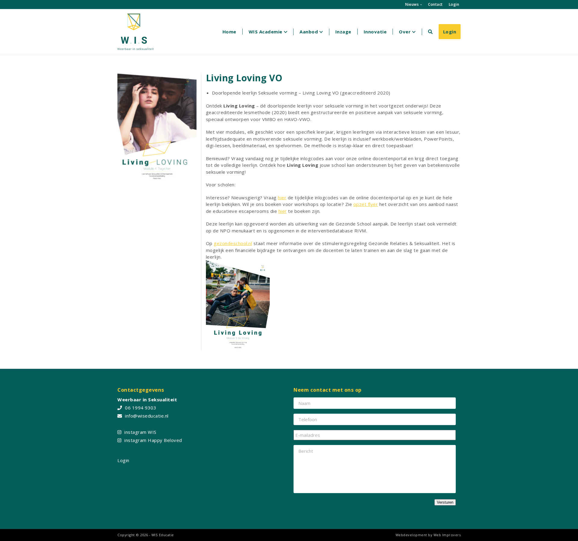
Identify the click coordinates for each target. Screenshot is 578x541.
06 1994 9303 (140, 408)
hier (282, 197)
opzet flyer (365, 204)
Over (405, 32)
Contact (435, 4)
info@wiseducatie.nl (147, 416)
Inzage (343, 32)
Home (229, 32)
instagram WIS (140, 432)
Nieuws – (413, 4)
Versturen (445, 502)
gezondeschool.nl (233, 243)
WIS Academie (265, 32)
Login (454, 4)
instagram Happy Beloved (153, 440)
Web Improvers (447, 535)
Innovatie (375, 32)
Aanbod (309, 32)
